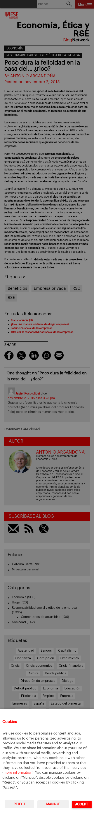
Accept (81, 804)
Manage (53, 804)
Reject (20, 804)
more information (17, 772)
